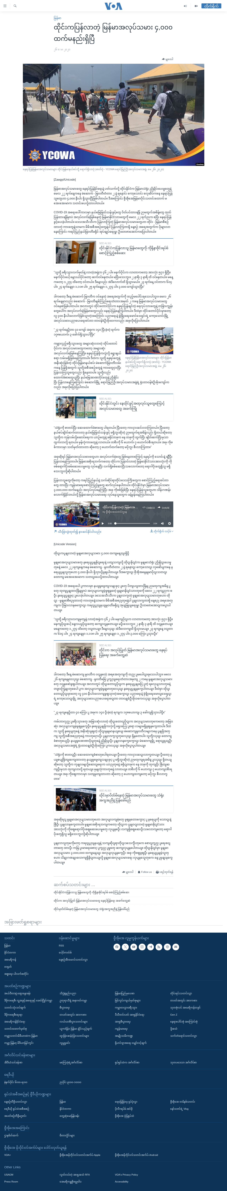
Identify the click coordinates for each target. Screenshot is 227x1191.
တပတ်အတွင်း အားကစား (73, 1014)
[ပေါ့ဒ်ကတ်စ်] (167, 946)
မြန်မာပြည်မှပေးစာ (124, 993)
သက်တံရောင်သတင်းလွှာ (183, 1035)
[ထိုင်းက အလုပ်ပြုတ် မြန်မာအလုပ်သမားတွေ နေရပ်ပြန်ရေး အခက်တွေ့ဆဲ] (76, 654)
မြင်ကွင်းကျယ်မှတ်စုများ (128, 1000)
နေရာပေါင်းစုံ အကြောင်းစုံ (184, 1021)
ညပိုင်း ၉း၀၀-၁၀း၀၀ (70, 1082)
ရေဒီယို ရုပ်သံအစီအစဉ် (16, 1108)
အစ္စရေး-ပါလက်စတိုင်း (16, 973)
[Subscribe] (175, 946)
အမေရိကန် (10, 959)
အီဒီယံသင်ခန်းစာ (13, 1062)
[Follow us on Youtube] (133, 946)
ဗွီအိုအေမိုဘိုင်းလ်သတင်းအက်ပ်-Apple (80, 1155)
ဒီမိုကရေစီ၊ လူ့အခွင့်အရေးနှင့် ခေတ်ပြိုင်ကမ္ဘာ (28, 1000)
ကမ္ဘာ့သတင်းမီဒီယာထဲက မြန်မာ (21, 1035)
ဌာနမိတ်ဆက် (11, 1135)
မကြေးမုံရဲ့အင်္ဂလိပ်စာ (71, 1062)
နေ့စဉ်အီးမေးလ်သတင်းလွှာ (73, 959)
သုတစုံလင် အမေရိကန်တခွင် (185, 1007)
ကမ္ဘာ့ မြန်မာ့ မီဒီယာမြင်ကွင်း (19, 1042)
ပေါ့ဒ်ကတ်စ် (65, 952)
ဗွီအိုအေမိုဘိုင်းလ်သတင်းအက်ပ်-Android (136, 1155)
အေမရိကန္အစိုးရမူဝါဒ (70, 1181)
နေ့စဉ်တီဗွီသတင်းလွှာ (15, 1101)
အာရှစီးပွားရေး (123, 1021)
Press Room (11, 1181)
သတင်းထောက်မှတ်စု (15, 1028)
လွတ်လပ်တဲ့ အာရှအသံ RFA (75, 1174)
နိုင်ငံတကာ (10, 952)
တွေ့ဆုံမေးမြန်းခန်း (69, 1115)
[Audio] (185, 6)
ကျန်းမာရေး (121, 1028)
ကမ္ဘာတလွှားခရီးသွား (126, 1007)
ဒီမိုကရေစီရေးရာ (13, 1014)
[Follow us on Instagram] (142, 946)
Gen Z (173, 1014)
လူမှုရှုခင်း (65, 1042)
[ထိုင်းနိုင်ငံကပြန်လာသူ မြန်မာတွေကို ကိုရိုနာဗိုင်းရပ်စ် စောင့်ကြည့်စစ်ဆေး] (76, 252)
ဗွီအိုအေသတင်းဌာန (116, 511)
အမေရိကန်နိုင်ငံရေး (14, 1021)
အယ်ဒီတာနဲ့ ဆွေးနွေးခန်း (17, 993)
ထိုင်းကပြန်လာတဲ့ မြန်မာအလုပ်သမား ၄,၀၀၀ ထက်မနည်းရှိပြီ (139, 507)
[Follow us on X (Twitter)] (125, 946)
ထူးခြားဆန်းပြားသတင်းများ (74, 1035)
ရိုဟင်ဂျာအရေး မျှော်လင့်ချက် (131, 1042)
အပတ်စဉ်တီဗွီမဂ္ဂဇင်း (15, 1115)
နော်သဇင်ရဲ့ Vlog (179, 1108)
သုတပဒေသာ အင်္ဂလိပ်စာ (183, 1062)
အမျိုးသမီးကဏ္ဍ (124, 1035)
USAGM (8, 1174)
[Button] (167, 59)
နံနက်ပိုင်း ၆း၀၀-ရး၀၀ (15, 1082)
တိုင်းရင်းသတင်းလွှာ (181, 993)
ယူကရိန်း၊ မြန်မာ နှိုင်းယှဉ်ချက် (76, 1028)
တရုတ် (8, 966)
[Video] (196, 6)
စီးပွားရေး (65, 1007)
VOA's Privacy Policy (126, 1174)
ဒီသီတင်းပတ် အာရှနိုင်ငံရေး (129, 1014)
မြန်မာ (57, 18)
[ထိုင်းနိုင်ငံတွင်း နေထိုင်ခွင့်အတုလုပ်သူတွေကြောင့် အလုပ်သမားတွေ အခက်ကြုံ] (76, 407)
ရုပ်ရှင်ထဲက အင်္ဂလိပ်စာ (127, 1062)
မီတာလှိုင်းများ (67, 1135)
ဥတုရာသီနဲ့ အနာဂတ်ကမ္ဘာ (73, 1000)
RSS (61, 945)
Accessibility (121, 1181)
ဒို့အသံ (173, 1028)
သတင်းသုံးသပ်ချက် (15, 1007)
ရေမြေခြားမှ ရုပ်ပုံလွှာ (126, 1101)
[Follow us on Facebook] (117, 946)
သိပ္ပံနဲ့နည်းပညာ (68, 993)
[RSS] (159, 946)
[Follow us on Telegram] (150, 946)
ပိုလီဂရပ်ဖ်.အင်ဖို (123, 1108)
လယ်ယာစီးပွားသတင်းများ (74, 1021)
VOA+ (7, 1155)
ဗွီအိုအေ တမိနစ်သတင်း (182, 1101)
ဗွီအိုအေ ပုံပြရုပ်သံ (124, 1115)
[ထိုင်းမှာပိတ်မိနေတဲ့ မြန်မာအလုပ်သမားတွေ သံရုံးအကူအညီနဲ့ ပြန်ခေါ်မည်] (76, 799)
